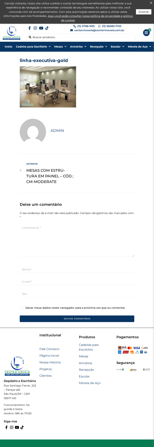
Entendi (144, 12)
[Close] (151, 3)
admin (57, 130)
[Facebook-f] (29, 28)
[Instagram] (35, 28)
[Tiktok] (47, 28)
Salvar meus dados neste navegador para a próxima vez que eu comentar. (75, 307)
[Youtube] (41, 28)
